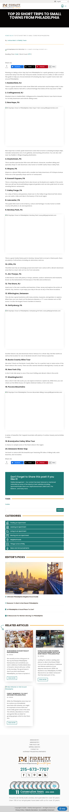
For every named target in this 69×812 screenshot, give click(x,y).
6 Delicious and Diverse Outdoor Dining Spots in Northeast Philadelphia (49, 652)
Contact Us (34, 749)
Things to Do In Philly (17, 544)
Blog (11, 35)
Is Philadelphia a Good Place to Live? (20, 609)
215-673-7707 (34, 769)
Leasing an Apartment (18, 527)
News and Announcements (19, 548)
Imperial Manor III (34, 747)
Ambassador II (34, 742)
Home (7, 35)
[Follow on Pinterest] (34, 775)
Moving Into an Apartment (19, 535)
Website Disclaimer (31, 810)
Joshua (11, 654)
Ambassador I (34, 740)
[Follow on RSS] (45, 775)
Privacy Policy (20, 810)
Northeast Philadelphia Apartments (34, 752)
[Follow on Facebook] (23, 775)
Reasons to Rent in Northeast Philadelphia (22, 603)
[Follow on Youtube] (40, 775)
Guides (7, 504)
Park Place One (34, 745)
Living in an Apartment (18, 531)
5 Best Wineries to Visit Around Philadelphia (17, 694)
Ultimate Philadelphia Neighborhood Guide (22, 597)
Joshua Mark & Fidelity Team (17, 40)
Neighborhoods (15, 540)
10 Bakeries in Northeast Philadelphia (18, 651)
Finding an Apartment (18, 523)
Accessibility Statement (46, 810)
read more (12, 678)
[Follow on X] (29, 775)
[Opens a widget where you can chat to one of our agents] (62, 809)
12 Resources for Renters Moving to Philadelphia (25, 616)
